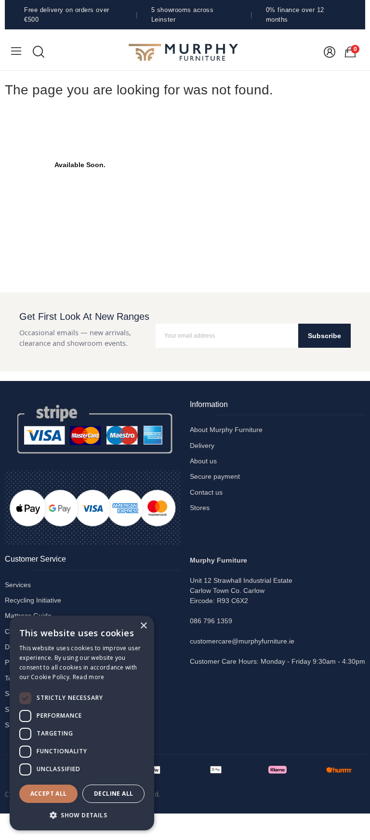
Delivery (202, 445)
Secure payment (215, 476)
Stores (200, 508)
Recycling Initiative (33, 600)
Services (18, 585)
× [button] (143, 626)
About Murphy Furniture (226, 429)
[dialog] (82, 723)
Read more (89, 677)
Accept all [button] (48, 793)
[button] (82, 815)
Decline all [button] (113, 793)
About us (203, 461)
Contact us (206, 492)
